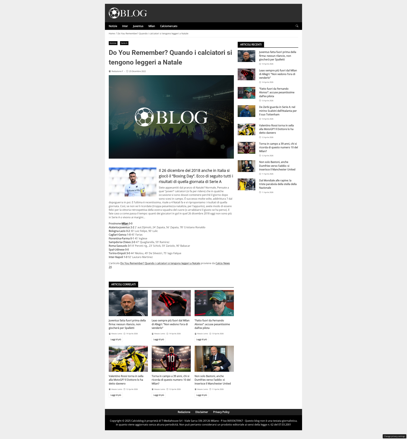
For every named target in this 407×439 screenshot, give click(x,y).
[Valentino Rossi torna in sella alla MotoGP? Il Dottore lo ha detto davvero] (128, 359)
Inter (125, 26)
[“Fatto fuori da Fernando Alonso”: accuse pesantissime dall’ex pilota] (214, 303)
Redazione (184, 412)
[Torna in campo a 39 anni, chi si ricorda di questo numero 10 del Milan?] (171, 359)
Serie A (124, 43)
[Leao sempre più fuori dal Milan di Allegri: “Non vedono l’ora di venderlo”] (171, 303)
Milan (151, 26)
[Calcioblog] (128, 12)
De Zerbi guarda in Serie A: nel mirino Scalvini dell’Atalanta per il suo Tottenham (278, 110)
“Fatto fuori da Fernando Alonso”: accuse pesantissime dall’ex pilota (212, 324)
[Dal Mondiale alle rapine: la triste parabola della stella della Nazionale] (246, 184)
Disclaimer (201, 412)
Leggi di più (115, 339)
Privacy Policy (221, 412)
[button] (297, 26)
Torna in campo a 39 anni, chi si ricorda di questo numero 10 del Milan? (171, 379)
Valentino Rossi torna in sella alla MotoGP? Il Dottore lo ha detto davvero (126, 379)
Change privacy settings (394, 436)
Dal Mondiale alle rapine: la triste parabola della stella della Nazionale (278, 183)
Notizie (113, 26)
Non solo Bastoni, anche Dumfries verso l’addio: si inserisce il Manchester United (213, 379)
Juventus (138, 26)
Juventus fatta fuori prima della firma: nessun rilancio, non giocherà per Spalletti (127, 324)
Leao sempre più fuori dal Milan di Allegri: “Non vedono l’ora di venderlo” (171, 324)
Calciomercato (168, 26)
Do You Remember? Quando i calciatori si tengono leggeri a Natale (160, 263)
